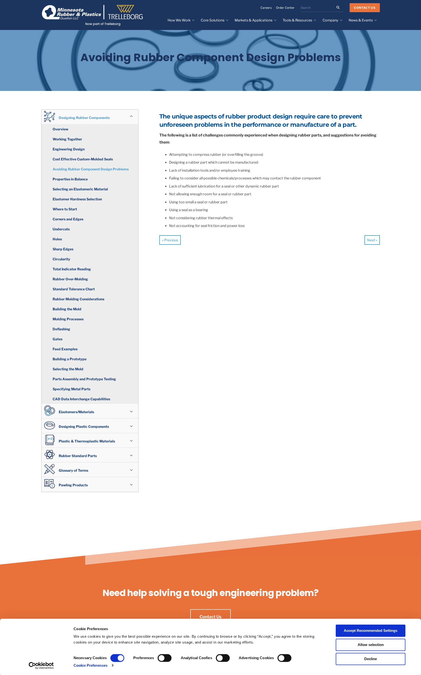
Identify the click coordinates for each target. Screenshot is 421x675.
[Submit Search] (338, 7)
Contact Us (364, 8)
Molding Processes (68, 319)
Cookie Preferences (90, 665)
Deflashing (61, 329)
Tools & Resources (297, 20)
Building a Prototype (69, 359)
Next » (372, 240)
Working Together (67, 139)
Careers (266, 8)
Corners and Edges (68, 219)
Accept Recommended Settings (370, 630)
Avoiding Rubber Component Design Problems (91, 169)
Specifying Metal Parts (71, 389)
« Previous (170, 240)
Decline (370, 659)
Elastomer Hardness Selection (77, 199)
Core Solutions (212, 20)
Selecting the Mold (68, 369)
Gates (57, 339)
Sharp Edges (63, 249)
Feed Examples (65, 349)
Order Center (285, 8)
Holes (57, 239)
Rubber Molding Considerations (78, 299)
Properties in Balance (70, 179)
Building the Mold (67, 309)
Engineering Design (69, 149)
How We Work (179, 20)
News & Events (361, 20)
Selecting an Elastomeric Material (80, 189)
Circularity (61, 259)
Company (330, 20)
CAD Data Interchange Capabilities (81, 399)
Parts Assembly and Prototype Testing (84, 379)
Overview (60, 129)
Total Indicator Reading (72, 269)
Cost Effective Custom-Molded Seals (83, 159)
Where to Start (65, 209)
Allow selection (371, 645)
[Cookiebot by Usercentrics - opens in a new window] (41, 665)
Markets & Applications (253, 20)
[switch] (165, 658)
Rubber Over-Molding (70, 279)
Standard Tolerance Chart (74, 289)
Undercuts (61, 229)
